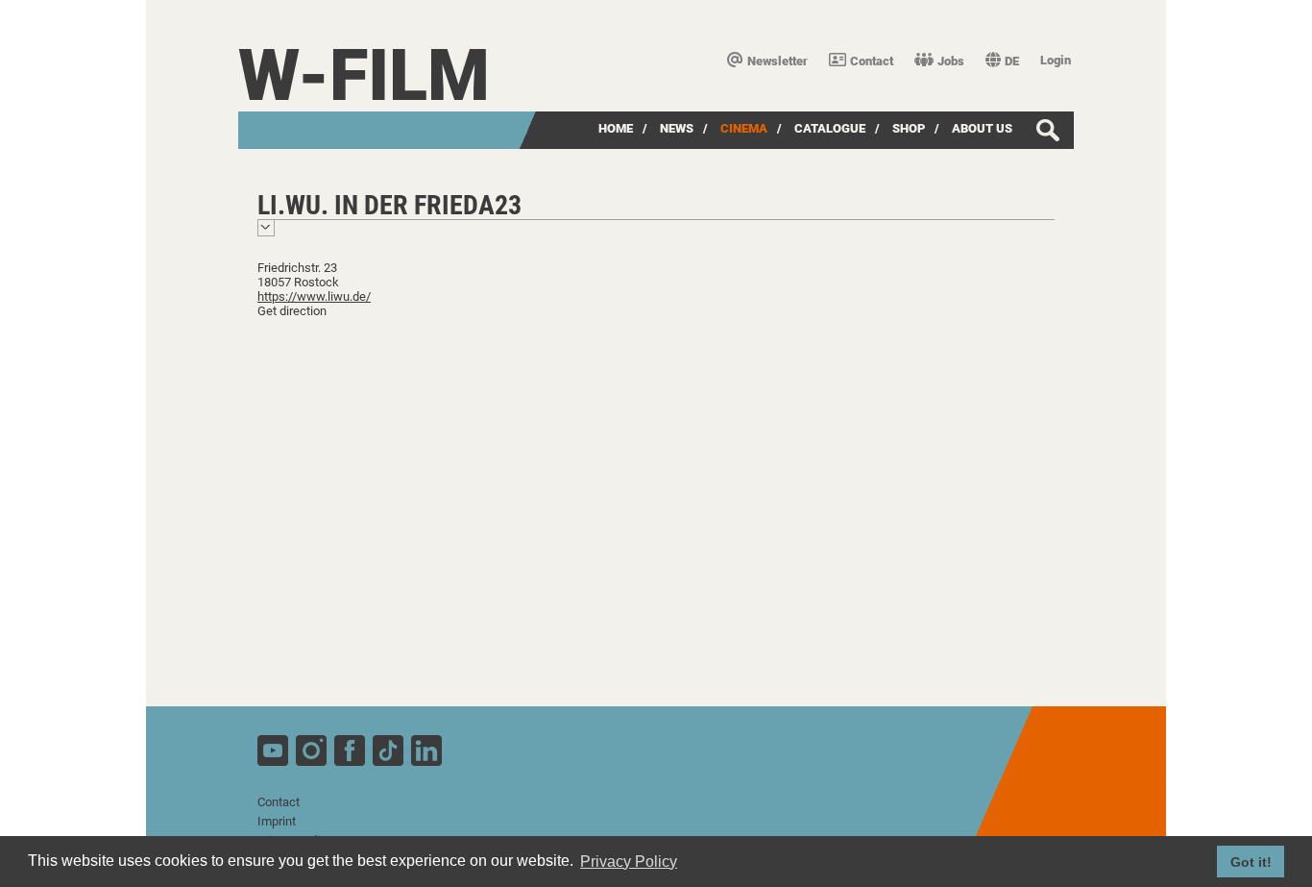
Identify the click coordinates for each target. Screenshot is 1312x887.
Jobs (950, 61)
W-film (364, 75)
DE (1012, 61)
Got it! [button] (1251, 862)
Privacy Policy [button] (628, 861)
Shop (908, 128)
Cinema (743, 128)
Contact (871, 61)
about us (982, 128)
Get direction (292, 311)
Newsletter (777, 61)
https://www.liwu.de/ (314, 296)
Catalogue (829, 128)
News (676, 128)
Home (615, 128)
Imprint (276, 821)
